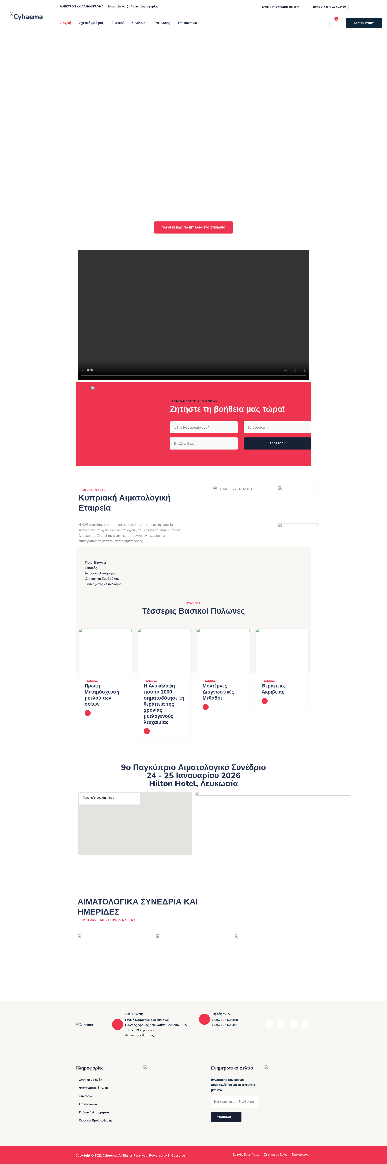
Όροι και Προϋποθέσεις (95, 1120)
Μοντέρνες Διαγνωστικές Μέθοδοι (218, 692)
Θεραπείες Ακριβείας (274, 689)
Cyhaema (110, 1155)
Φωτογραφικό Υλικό (93, 1088)
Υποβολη (224, 1116)
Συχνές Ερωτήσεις (246, 1154)
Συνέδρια (139, 23)
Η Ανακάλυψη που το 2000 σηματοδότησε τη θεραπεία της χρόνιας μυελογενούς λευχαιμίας (164, 704)
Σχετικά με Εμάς (91, 23)
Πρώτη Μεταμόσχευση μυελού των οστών (102, 695)
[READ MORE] (88, 713)
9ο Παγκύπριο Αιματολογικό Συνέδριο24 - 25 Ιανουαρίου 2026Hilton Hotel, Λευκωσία (193, 775)
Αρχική (65, 23)
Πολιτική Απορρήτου (94, 1112)
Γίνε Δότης (162, 23)
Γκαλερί (118, 23)
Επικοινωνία (187, 23)
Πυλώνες (91, 680)
